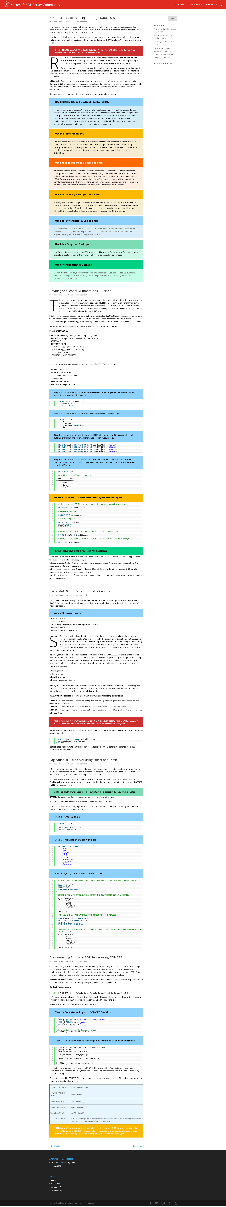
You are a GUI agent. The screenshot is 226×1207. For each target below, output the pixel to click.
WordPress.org (56, 1191)
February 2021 (56, 1162)
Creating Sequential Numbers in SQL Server (80, 291)
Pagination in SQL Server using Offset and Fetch (83, 760)
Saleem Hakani (57, 22)
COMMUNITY (195, 5)
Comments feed (57, 1187)
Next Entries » (137, 1146)
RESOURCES (179, 5)
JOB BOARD (210, 5)
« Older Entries (55, 1146)
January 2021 (56, 1166)
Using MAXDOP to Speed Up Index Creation (80, 591)
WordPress (89, 1203)
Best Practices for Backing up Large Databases (82, 18)
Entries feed (55, 1183)
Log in (53, 1180)
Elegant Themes (66, 1203)
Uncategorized (81, 22)
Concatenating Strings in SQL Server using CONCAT (85, 957)
